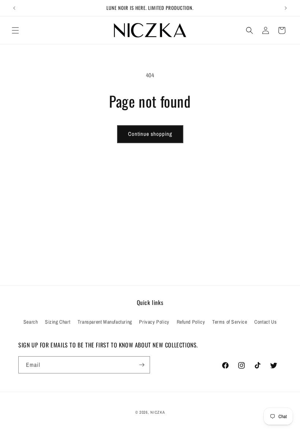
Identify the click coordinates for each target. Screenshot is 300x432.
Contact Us (265, 322)
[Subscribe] (142, 364)
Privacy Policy (154, 322)
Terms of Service (229, 322)
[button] (15, 30)
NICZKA (157, 412)
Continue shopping (150, 134)
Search (30, 322)
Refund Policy (191, 322)
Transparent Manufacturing (105, 322)
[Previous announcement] (14, 8)
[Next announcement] (286, 8)
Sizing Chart (57, 322)
